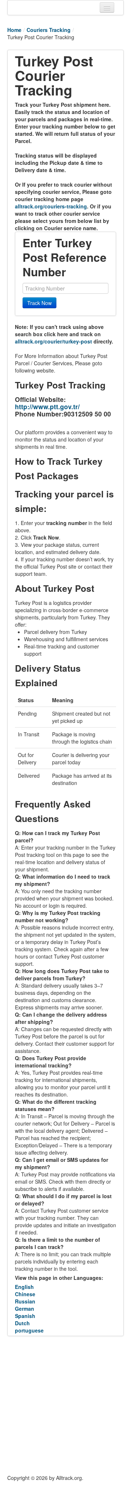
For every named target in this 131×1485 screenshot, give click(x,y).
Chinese (25, 1294)
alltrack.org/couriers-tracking (51, 206)
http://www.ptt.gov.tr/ (47, 406)
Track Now (39, 302)
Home (14, 29)
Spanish (25, 1315)
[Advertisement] (65, 1405)
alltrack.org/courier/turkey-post (53, 341)
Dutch (22, 1323)
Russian (25, 1301)
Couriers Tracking (49, 29)
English (24, 1286)
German (24, 1308)
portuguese (29, 1330)
